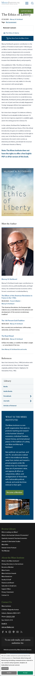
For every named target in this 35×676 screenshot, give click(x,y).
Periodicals (7, 396)
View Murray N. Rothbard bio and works (14, 349)
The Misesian (6, 551)
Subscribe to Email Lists (9, 586)
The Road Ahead (8, 336)
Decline (9, 673)
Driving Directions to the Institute (12, 564)
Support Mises (26, 11)
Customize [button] (5, 668)
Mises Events (6, 570)
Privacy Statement (8, 592)
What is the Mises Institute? (10, 561)
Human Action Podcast (9, 548)
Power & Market (15, 301)
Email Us (4, 624)
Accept (25, 673)
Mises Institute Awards (9, 573)
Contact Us (5, 595)
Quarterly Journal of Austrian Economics (14, 538)
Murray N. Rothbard (16, 19)
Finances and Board (8, 583)
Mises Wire (5, 544)
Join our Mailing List (8, 627)
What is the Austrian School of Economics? (15, 535)
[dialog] (17, 665)
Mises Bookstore (7, 576)
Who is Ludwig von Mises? (10, 532)
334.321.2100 (10, 616)
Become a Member (14, 493)
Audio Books (8, 391)
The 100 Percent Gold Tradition (13, 321)
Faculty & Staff (6, 579)
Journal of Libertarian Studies (11, 541)
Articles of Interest (10, 406)
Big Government (11, 22)
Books (6, 386)
